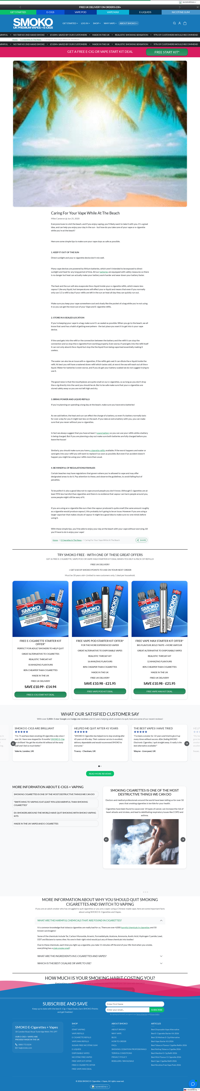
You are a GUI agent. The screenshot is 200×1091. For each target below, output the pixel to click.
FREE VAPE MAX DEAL (82, 1069)
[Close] (197, 7)
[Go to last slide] (13, 743)
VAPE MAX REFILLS (80, 1041)
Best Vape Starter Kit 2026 (162, 1041)
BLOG (114, 1037)
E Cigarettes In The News (30, 39)
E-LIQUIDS (76, 1049)
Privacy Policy (154, 1014)
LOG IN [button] (84, 23)
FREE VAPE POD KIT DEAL (100, 691)
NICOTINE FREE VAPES (82, 1057)
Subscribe (156, 1009)
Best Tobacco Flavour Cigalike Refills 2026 (169, 1045)
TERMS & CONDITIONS (122, 1053)
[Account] (179, 23)
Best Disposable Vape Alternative (165, 1029)
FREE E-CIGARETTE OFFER (83, 1065)
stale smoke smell (61, 948)
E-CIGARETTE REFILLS (81, 1037)
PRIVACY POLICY (119, 1057)
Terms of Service (141, 1014)
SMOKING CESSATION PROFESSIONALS (129, 1049)
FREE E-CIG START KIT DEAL (40, 694)
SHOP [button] (96, 23)
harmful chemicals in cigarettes (135, 927)
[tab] (99, 766)
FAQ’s (114, 1045)
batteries (104, 272)
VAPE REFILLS (78, 1033)
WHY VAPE (116, 1033)
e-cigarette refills (97, 450)
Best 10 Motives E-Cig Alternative (165, 1037)
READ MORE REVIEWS (100, 773)
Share (143, 540)
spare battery (103, 433)
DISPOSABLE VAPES (80, 1053)
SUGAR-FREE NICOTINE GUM (85, 1045)
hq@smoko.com (25, 1048)
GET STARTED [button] (69, 23)
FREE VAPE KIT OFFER (81, 1061)
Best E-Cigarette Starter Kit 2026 (165, 1033)
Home (15, 39)
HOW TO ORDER (119, 1041)
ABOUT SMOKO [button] (128, 23)
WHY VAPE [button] (109, 23)
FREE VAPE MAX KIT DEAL (159, 691)
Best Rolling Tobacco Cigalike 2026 (166, 1049)
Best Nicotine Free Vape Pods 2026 (166, 1065)
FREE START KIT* (167, 52)
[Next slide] (186, 743)
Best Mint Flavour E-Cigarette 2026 (166, 1057)
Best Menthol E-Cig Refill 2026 (164, 1053)
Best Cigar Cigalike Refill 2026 (164, 1061)
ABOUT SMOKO (119, 1029)
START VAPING (78, 1029)
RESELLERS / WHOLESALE (123, 1061)
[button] (174, 23)
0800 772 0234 (25, 1044)
